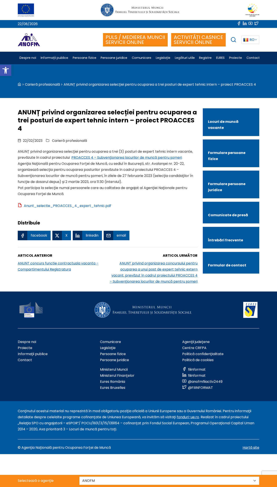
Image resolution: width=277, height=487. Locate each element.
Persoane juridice (114, 359)
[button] (5, 70)
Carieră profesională (42, 84)
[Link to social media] (239, 23)
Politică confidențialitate (203, 353)
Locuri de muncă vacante (223, 124)
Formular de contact (227, 265)
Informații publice (33, 353)
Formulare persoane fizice (226, 155)
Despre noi (27, 341)
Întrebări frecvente (225, 240)
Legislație (108, 347)
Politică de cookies (198, 359)
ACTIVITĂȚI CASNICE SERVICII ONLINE (198, 40)
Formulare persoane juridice (226, 186)
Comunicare (110, 341)
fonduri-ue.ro (188, 417)
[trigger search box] (233, 40)
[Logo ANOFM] (29, 39)
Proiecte (25, 347)
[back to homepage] (19, 84)
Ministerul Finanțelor (117, 375)
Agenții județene (196, 341)
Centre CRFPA (194, 347)
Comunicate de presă (228, 215)
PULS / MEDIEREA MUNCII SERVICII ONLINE (135, 40)
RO (252, 39)
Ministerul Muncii (114, 369)
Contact (25, 359)
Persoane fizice (113, 353)
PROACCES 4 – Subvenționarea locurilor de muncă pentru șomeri (126, 157)
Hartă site (251, 447)
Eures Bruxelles (112, 387)
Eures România (112, 381)
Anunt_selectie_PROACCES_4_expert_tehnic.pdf (67, 205)
